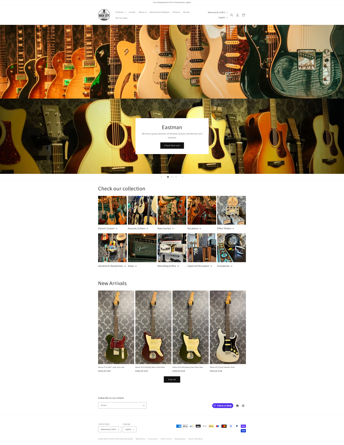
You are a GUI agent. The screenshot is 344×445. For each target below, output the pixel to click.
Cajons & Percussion (198, 265)
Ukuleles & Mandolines (110, 265)
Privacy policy (153, 439)
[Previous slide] (161, 177)
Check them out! (172, 145)
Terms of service (166, 439)
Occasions (192, 228)
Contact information (195, 439)
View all (172, 379)
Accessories (223, 265)
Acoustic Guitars (136, 228)
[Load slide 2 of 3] (172, 177)
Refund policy (140, 439)
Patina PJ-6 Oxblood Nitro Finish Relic (150, 367)
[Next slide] (183, 177)
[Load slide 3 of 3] (176, 177)
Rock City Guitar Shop (111, 439)
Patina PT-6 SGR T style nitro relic (111, 367)
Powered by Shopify (126, 439)
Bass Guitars (164, 228)
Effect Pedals (224, 228)
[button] (120, 12)
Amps (131, 265)
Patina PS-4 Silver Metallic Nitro (222, 367)
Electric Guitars (106, 228)
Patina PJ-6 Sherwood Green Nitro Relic (188, 367)
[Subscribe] (143, 405)
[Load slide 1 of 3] (168, 177)
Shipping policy (180, 439)
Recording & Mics (167, 265)
